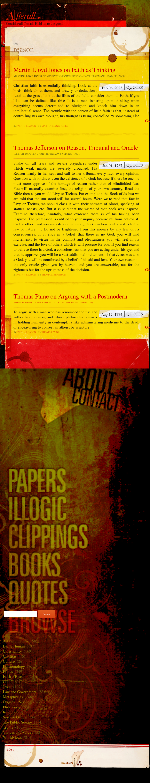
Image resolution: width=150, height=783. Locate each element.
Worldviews (12, 737)
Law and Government (19, 691)
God (6, 681)
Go (147, 120)
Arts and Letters (16, 641)
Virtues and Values (18, 732)
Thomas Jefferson (54, 274)
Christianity (12, 651)
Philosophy (11, 706)
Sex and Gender (15, 717)
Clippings (75, 536)
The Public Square (17, 722)
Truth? (8, 727)
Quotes (75, 592)
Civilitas (10, 656)
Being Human (14, 646)
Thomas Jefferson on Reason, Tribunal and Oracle (75, 147)
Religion (10, 712)
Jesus (7, 686)
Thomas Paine (50, 332)
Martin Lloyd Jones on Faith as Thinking (64, 69)
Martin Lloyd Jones (55, 126)
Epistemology (14, 666)
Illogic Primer (75, 508)
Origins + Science (17, 701)
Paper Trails (75, 480)
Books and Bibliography (75, 564)
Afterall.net (75, 9)
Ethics (8, 671)
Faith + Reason (26, 126)
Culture (9, 661)
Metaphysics (13, 696)
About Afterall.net (75, 379)
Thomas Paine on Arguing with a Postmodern (70, 296)
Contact (75, 400)
